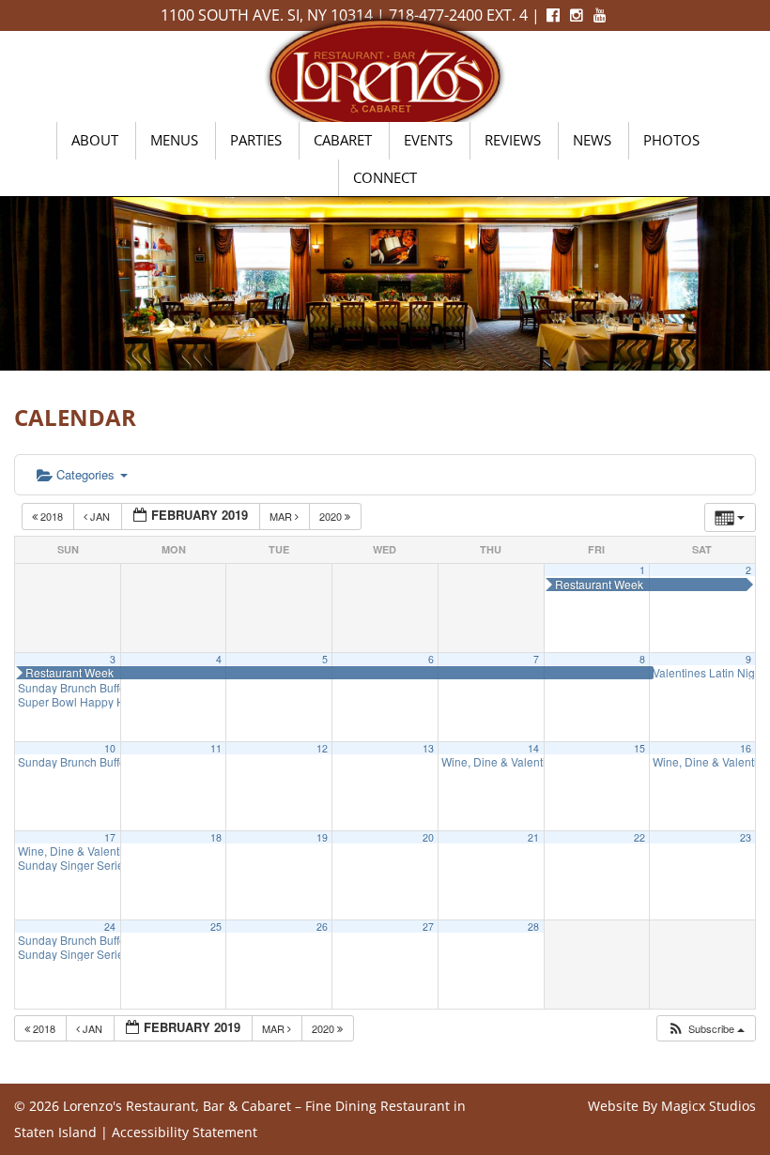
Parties (256, 139)
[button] (705, 1028)
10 (110, 748)
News (592, 139)
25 (216, 926)
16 (745, 748)
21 (533, 837)
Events (428, 139)
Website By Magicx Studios (672, 1106)
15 (639, 748)
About (94, 139)
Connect (385, 177)
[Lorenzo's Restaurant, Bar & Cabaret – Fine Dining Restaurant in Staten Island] (385, 75)
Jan (100, 516)
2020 (332, 516)
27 (428, 926)
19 (322, 837)
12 (322, 748)
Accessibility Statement (184, 1132)
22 (639, 837)
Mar (282, 516)
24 (110, 926)
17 (110, 837)
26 (322, 926)
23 (745, 837)
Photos (671, 139)
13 (428, 748)
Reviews (513, 139)
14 (533, 748)
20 (428, 837)
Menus (174, 139)
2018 (52, 516)
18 (216, 837)
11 (216, 748)
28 (533, 926)
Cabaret (343, 139)
